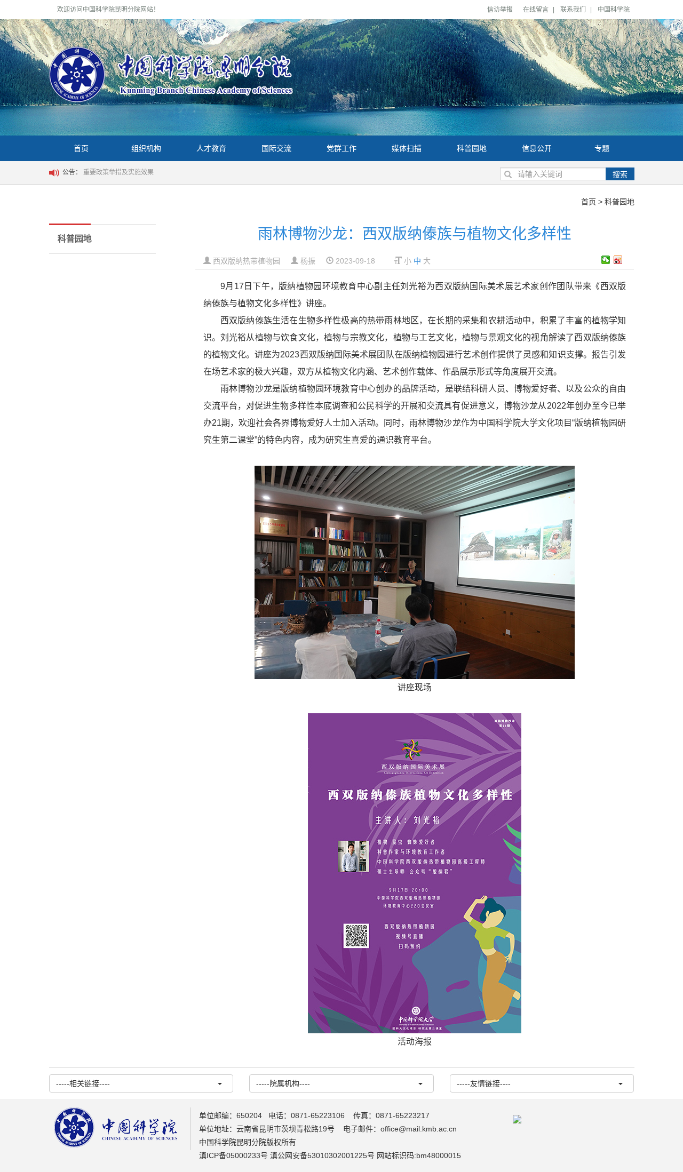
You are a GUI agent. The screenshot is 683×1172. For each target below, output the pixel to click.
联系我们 (573, 9)
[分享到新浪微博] (618, 260)
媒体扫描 (407, 148)
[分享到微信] (605, 260)
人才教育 (211, 148)
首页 (81, 148)
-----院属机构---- (283, 1083)
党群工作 (341, 148)
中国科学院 (614, 9)
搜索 (620, 174)
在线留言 (536, 9)
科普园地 (472, 148)
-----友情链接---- (484, 1083)
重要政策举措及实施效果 (118, 172)
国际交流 (276, 148)
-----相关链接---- (83, 1083)
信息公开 (537, 148)
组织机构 (146, 148)
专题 (601, 148)
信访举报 (500, 9)
